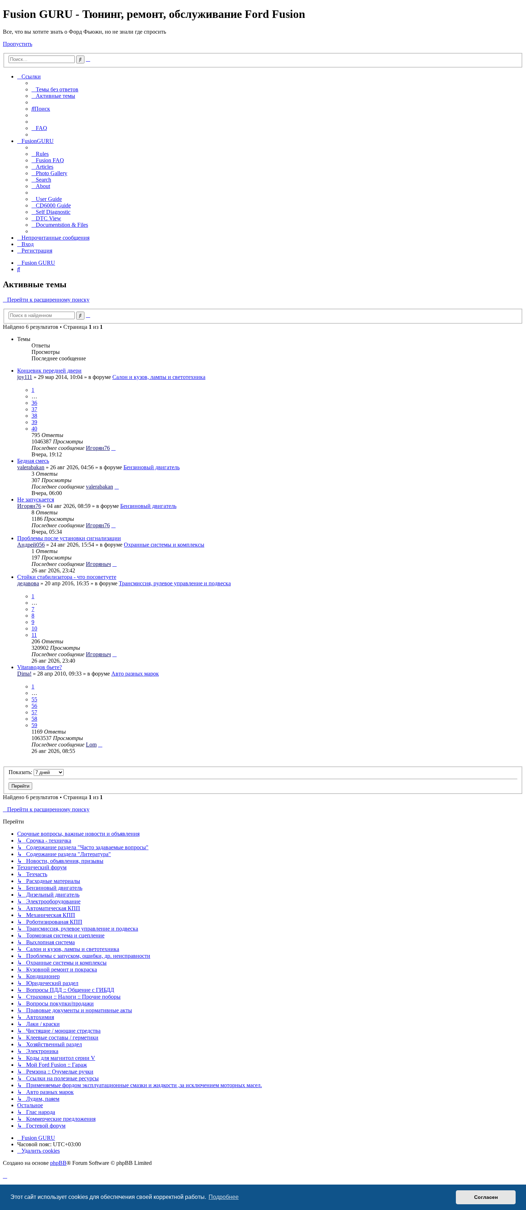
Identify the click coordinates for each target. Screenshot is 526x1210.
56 (34, 706)
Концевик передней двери (49, 371)
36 (34, 403)
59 (34, 725)
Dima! (24, 674)
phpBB (58, 1163)
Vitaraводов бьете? (39, 667)
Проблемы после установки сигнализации (69, 538)
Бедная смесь (33, 461)
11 (34, 635)
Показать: (21, 772)
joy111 (24, 377)
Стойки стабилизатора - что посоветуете (66, 577)
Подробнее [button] (224, 1197)
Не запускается (35, 499)
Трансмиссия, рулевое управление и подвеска (175, 583)
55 (34, 699)
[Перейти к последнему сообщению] (113, 448)
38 (34, 416)
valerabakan (30, 467)
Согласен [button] (486, 1197)
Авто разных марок (135, 674)
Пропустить (17, 44)
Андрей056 (31, 545)
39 (34, 422)
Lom (91, 744)
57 (34, 712)
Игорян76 (98, 448)
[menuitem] (54, 89)
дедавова (28, 583)
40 (34, 429)
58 (34, 719)
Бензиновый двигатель (151, 467)
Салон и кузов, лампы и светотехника (158, 377)
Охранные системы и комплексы (164, 545)
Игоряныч (98, 564)
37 (34, 409)
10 (34, 628)
